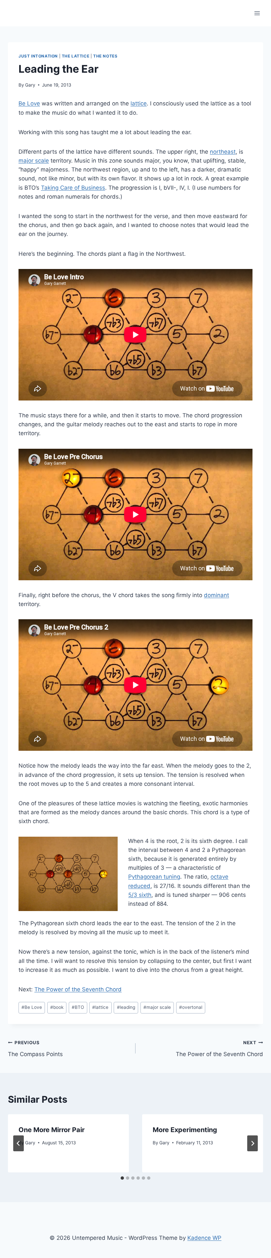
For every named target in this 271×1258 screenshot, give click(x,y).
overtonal (190, 1007)
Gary (30, 85)
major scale (34, 160)
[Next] (252, 1143)
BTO (78, 1007)
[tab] (122, 1178)
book (56, 1007)
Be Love (29, 103)
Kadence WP (204, 1238)
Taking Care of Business (73, 187)
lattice (139, 103)
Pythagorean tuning (154, 876)
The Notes (105, 56)
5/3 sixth (139, 895)
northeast (223, 151)
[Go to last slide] (18, 1143)
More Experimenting (185, 1130)
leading (126, 1007)
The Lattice (76, 56)
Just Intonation (38, 56)
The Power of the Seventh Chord (78, 989)
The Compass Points (35, 1048)
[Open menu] (257, 13)
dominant (216, 595)
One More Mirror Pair (52, 1130)
